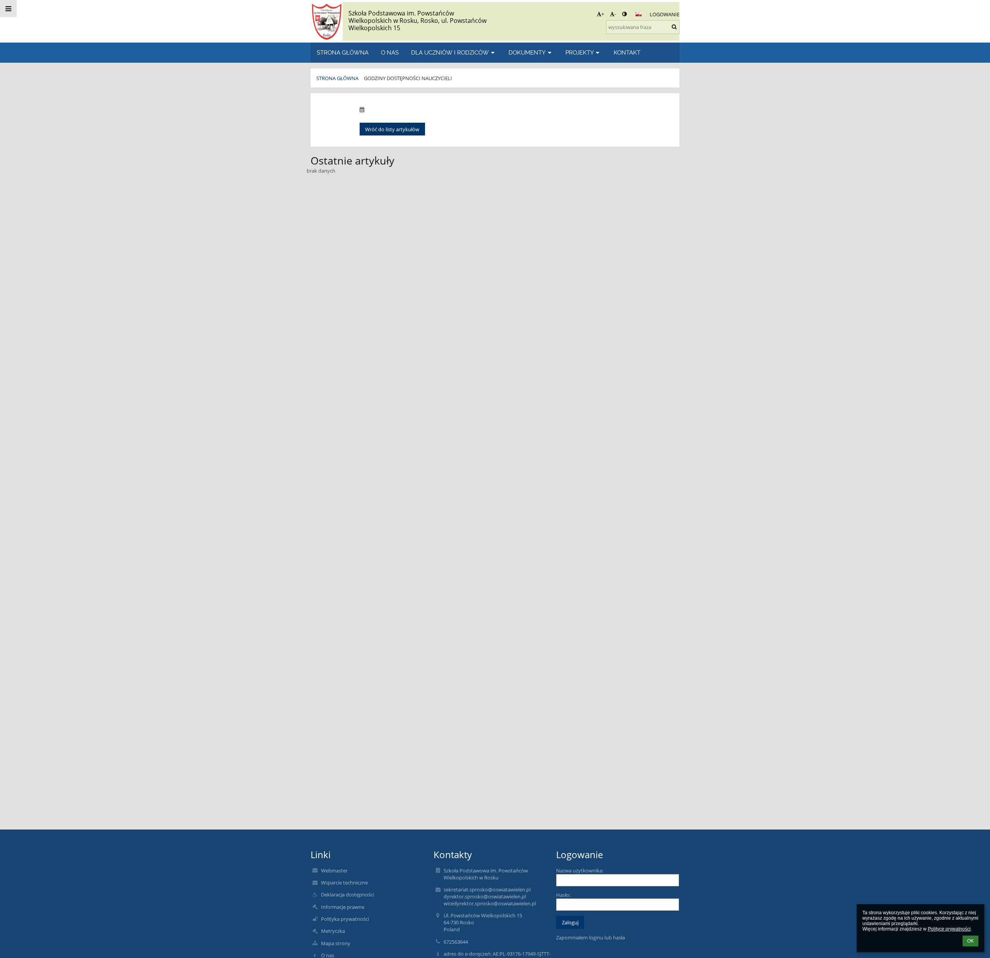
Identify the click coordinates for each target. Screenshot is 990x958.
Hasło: (563, 894)
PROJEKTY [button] (579, 52)
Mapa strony (335, 943)
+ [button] (602, 13)
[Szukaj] (674, 26)
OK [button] (970, 941)
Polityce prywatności (949, 929)
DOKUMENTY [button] (527, 52)
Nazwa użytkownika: (579, 870)
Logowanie (664, 14)
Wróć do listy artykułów (392, 129)
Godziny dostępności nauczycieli (408, 78)
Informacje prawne (342, 906)
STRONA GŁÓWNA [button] (343, 52)
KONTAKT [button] (627, 52)
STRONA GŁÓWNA (337, 78)
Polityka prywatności (345, 918)
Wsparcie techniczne (344, 882)
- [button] (615, 13)
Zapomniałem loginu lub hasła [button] (590, 937)
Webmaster (334, 870)
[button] (624, 14)
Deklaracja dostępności (347, 894)
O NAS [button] (390, 52)
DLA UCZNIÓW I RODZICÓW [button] (450, 52)
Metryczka (333, 930)
